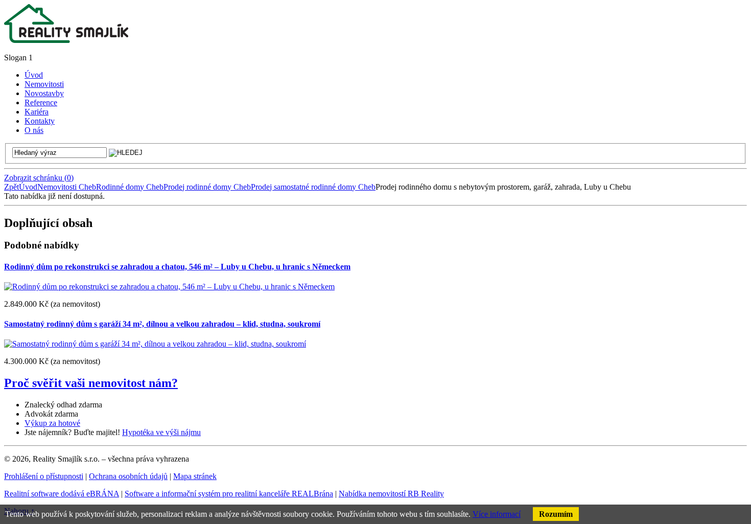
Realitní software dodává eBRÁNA (61, 493)
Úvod (28, 187)
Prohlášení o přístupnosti (43, 476)
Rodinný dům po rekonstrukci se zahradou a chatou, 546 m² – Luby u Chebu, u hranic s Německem (177, 266)
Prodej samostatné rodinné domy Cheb (313, 187)
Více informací (497, 514)
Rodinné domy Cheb (129, 187)
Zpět (11, 187)
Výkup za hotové (52, 423)
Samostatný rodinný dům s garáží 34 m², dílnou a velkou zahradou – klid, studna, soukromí (162, 324)
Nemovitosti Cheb (66, 187)
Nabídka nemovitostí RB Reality (391, 493)
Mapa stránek (195, 476)
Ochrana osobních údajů (128, 476)
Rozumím (556, 514)
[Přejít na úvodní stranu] (66, 40)
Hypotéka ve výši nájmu (161, 432)
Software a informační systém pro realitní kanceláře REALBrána (229, 493)
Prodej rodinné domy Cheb (207, 187)
